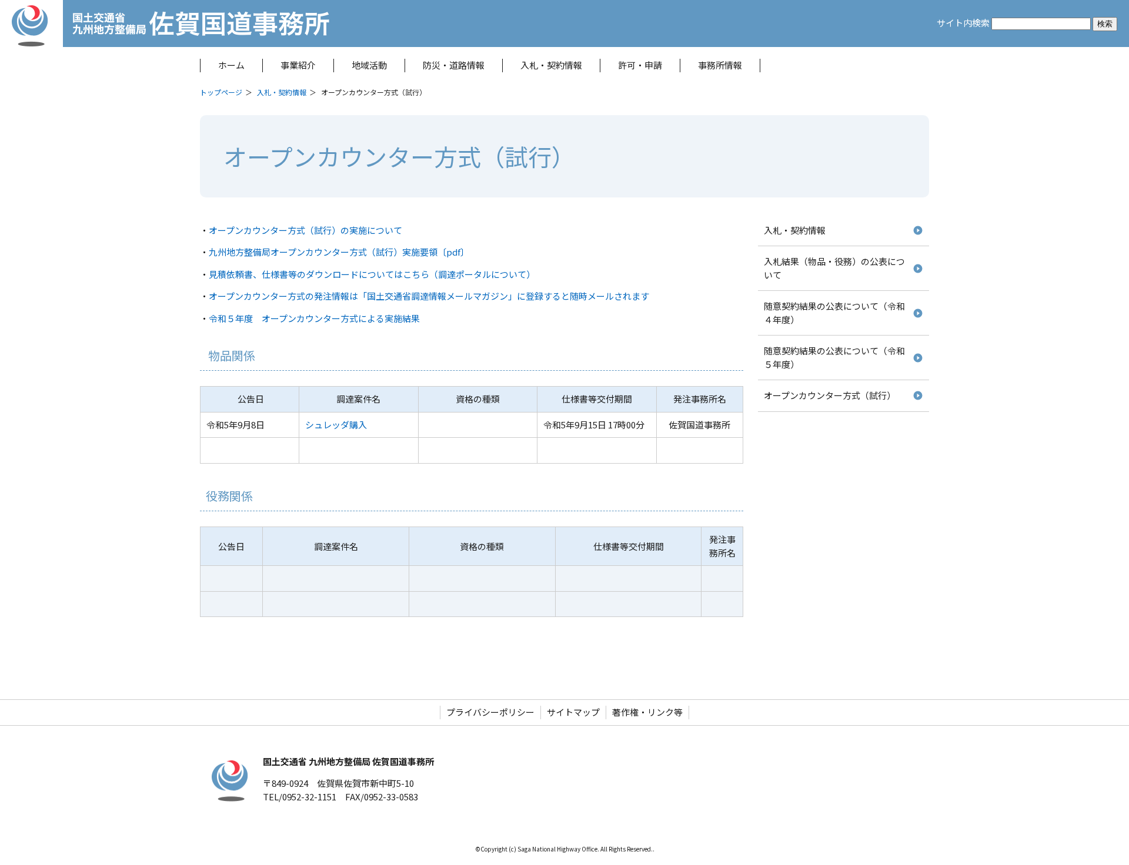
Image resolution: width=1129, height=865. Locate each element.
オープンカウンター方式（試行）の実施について (305, 230)
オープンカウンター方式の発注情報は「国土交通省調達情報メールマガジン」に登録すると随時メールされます (429, 296)
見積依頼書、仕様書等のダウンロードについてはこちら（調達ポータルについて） (372, 274)
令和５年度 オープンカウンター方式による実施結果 (314, 318)
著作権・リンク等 (647, 712)
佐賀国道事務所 (313, 23)
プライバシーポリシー (490, 712)
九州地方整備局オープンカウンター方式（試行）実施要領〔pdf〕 (339, 252)
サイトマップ (573, 712)
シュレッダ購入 (336, 424)
